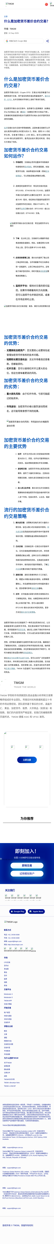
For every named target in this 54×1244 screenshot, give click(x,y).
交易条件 (7, 1022)
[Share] (47, 41)
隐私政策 (7, 1069)
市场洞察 (7, 1054)
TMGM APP (8, 1001)
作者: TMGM (10, 29)
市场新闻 (7, 1051)
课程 (5, 1038)
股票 (5, 979)
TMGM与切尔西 (9, 1079)
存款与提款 (8, 1016)
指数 (5, 982)
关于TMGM (8, 1063)
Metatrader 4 (8, 994)
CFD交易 (7, 962)
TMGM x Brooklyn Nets (12, 1083)
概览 (5, 1031)
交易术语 (7, 1048)
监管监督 (7, 1066)
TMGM (19, 683)
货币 (5, 976)
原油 (5, 985)
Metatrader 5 (8, 997)
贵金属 (6, 969)
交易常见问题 (8, 1044)
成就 (5, 1076)
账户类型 (7, 1012)
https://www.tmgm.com (15, 945)
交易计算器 (8, 1004)
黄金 (5, 972)
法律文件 (7, 1073)
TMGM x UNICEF (10, 1086)
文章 (5, 1034)
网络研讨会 (8, 1041)
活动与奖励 (8, 1019)
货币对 (6, 966)
